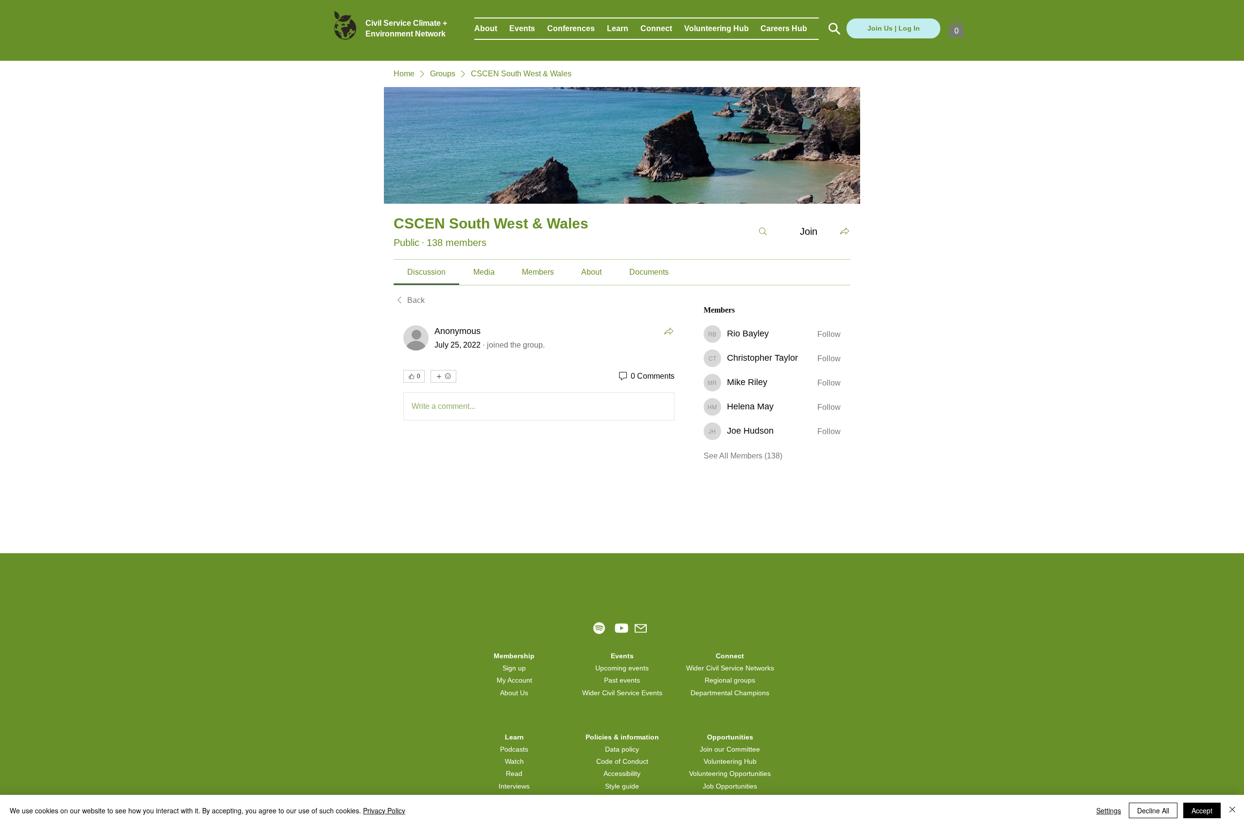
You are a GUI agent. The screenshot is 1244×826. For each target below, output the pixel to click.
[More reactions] (443, 376)
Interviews (514, 786)
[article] (539, 375)
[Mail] (640, 628)
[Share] (668, 331)
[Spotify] (599, 628)
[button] (491, 29)
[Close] (1232, 810)
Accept (1202, 810)
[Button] (833, 28)
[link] (426, 272)
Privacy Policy (384, 810)
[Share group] (844, 231)
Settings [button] (1108, 810)
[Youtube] (621, 628)
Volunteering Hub (730, 761)
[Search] (763, 231)
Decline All (1153, 810)
